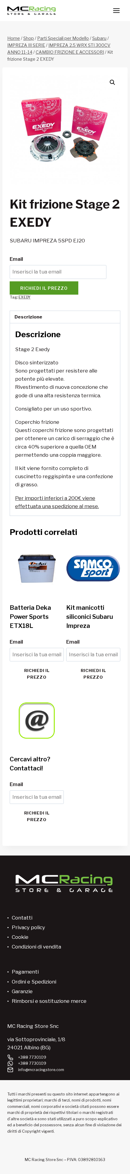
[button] (112, 82)
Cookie (20, 937)
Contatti (22, 918)
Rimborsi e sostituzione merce (49, 1001)
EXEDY (24, 297)
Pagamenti (25, 972)
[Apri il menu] (116, 10)
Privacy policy (28, 927)
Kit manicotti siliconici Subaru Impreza (89, 616)
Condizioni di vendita (36, 947)
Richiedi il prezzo (44, 288)
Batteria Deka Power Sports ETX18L (30, 616)
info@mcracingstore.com (41, 1069)
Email (16, 259)
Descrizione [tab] (28, 317)
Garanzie (22, 991)
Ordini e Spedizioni (34, 982)
